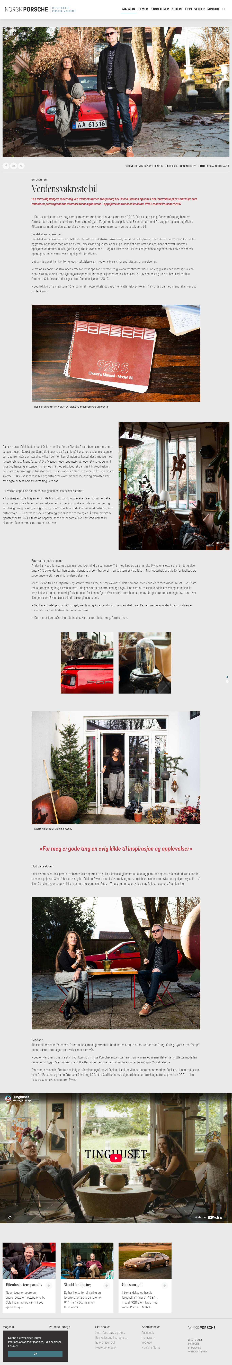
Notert (177, 9)
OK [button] (35, 1353)
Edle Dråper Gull (105, 1342)
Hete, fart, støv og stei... (110, 1332)
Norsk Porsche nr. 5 (150, 166)
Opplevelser (195, 9)
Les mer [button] (13, 1346)
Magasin (128, 9)
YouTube (147, 1342)
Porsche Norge (151, 1347)
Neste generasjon (106, 1347)
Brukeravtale (194, 1347)
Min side (213, 9)
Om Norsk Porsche (197, 1351)
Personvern (193, 1344)
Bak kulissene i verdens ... (111, 1337)
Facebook (148, 1332)
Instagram (148, 1337)
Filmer (143, 9)
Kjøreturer (160, 9)
